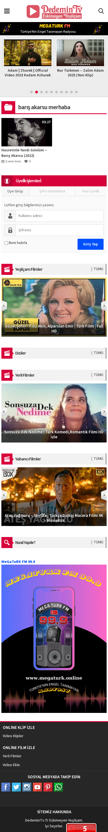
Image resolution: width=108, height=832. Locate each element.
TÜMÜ (98, 269)
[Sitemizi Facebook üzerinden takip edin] (5, 787)
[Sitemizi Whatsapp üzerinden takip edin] (58, 787)
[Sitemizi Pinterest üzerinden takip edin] (47, 787)
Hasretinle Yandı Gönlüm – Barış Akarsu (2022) (24, 153)
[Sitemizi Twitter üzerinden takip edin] (16, 787)
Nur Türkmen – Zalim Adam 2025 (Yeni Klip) (80, 73)
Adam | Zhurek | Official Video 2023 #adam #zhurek (28, 73)
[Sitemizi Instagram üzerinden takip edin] (26, 787)
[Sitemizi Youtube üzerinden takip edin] (37, 787)
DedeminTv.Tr (36, 820)
